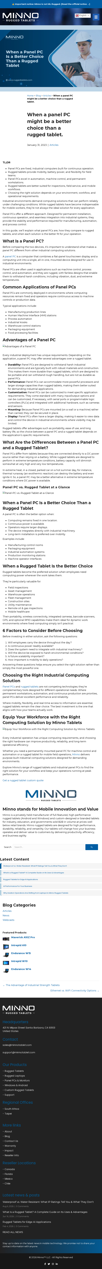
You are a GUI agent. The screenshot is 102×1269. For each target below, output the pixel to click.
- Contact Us (10, 1141)
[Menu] (96, 17)
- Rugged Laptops (14, 1075)
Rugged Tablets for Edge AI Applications (20, 879)
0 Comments (22, 1206)
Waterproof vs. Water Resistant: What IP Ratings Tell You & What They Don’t (35, 866)
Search (7, 847)
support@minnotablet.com (19, 1052)
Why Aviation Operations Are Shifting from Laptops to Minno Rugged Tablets (35, 893)
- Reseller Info (11, 1155)
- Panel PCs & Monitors (16, 1080)
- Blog (6, 1136)
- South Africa (11, 1108)
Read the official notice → (75, 4)
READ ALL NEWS (13, 1232)
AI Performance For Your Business (18, 886)
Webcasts (8, 920)
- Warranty (9, 1145)
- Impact (8, 1150)
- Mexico (8, 1178)
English (82, 15)
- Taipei (7, 1113)
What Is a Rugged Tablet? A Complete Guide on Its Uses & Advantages (33, 872)
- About (7, 1131)
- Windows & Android (15, 1085)
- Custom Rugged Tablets (18, 1090)
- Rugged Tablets (13, 1071)
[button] (91, 847)
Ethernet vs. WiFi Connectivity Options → (74, 990)
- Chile (6, 1183)
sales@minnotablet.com (17, 1045)
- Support (8, 1094)
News (6, 915)
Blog (38, 95)
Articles (47, 95)
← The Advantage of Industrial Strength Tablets (31, 985)
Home (30, 95)
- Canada (9, 1169)
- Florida (8, 1174)
